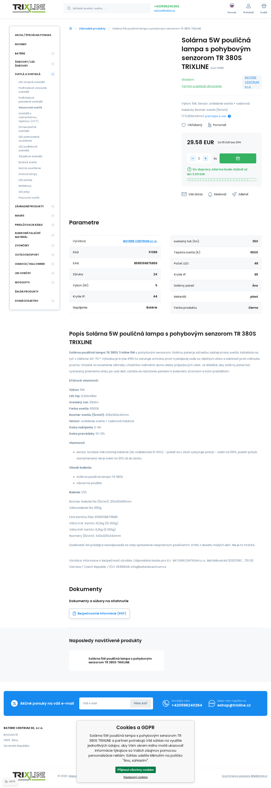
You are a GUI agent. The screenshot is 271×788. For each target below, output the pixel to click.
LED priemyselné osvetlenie (29, 139)
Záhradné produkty (92, 28)
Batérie (20, 53)
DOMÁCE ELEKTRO (26, 301)
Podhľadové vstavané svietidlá (33, 90)
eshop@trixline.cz (164, 10)
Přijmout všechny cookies (135, 769)
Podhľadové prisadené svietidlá (31, 99)
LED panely (25, 180)
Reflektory (25, 186)
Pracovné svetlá (29, 198)
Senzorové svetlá (30, 107)
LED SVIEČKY (23, 273)
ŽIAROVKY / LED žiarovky (25, 63)
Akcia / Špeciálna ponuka (33, 35)
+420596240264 (166, 6)
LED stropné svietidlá (32, 82)
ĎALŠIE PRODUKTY (26, 291)
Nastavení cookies (136, 777)
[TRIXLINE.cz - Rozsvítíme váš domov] (70, 28)
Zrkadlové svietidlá (30, 156)
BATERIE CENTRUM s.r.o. (252, 82)
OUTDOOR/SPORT (27, 255)
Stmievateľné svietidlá (27, 129)
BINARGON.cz (259, 776)
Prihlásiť (140, 703)
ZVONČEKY (22, 245)
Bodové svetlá (28, 162)
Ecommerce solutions (236, 776)
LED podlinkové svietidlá (28, 148)
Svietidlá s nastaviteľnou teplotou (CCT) (29, 117)
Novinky (21, 44)
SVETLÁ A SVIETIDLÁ (28, 74)
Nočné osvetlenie (30, 168)
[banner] (29, 8)
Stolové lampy (28, 174)
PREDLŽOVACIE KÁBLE (29, 225)
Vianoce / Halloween (30, 264)
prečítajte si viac (216, 116)
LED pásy (24, 192)
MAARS (19, 215)
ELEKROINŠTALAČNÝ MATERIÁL (28, 235)
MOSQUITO (22, 282)
